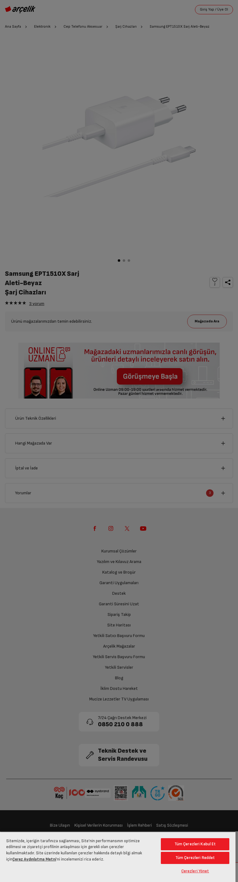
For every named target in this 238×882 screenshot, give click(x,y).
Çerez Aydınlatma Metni (34, 859)
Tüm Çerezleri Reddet (195, 857)
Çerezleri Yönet (195, 871)
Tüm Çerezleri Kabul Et (195, 844)
